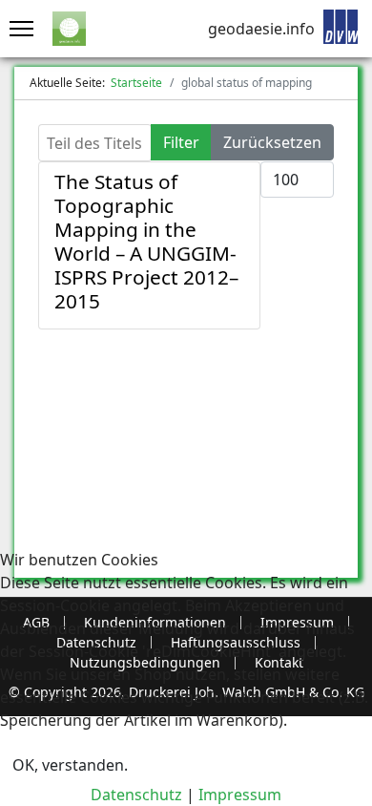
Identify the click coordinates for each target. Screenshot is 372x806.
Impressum (239, 794)
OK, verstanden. (70, 764)
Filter (181, 142)
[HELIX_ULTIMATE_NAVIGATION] (16, 28)
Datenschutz (136, 794)
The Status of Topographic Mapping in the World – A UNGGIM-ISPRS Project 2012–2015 (146, 241)
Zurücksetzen (272, 142)
